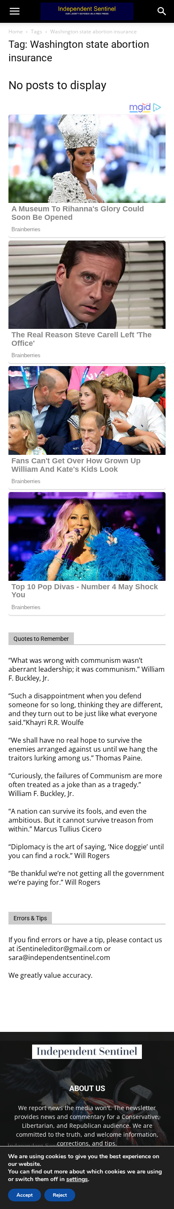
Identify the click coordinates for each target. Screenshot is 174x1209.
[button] (162, 11)
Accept (24, 1195)
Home (15, 31)
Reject (60, 1195)
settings (77, 1179)
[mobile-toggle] (14, 11)
